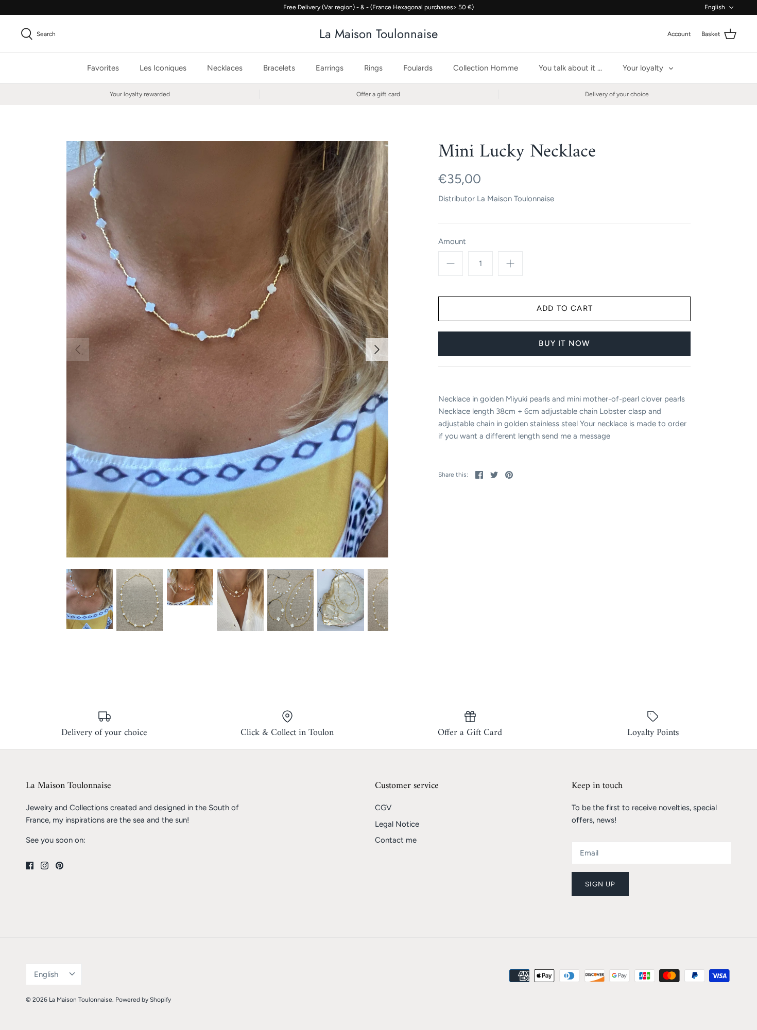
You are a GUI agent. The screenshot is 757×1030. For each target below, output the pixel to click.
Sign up (600, 884)
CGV (383, 807)
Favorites (103, 68)
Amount (452, 241)
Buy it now (564, 343)
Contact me (396, 840)
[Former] (77, 349)
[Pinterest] (59, 865)
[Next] (377, 349)
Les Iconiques (163, 68)
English (714, 7)
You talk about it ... (570, 68)
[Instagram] (44, 865)
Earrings (329, 68)
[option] (227, 349)
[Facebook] (29, 865)
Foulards (418, 68)
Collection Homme (485, 68)
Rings (373, 68)
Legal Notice (397, 824)
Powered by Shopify (143, 999)
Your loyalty (643, 68)
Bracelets (279, 68)
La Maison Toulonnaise (515, 198)
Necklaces (225, 68)
